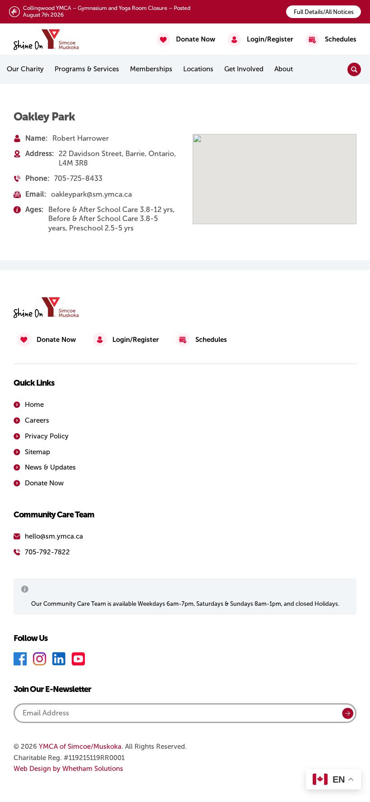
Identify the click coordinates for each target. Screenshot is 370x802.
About (283, 69)
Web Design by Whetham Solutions (68, 768)
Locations (198, 69)
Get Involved (244, 69)
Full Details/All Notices (324, 12)
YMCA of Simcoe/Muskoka (80, 746)
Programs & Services (87, 69)
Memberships (151, 69)
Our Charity (25, 69)
